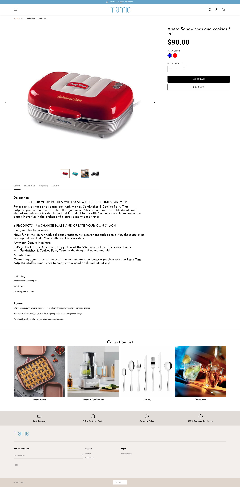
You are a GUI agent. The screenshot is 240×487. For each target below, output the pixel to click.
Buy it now (198, 87)
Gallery (17, 185)
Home (16, 19)
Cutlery (147, 400)
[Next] (154, 101)
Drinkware (200, 400)
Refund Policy (126, 454)
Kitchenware (39, 400)
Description (30, 185)
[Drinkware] (200, 371)
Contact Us (89, 458)
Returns (55, 185)
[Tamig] (120, 9)
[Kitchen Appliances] (93, 371)
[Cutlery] (146, 371)
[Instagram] (16, 465)
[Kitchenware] (39, 371)
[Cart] (223, 9)
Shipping (43, 185)
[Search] (210, 9)
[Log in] (217, 9)
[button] (15, 9)
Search (88, 454)
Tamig (22, 482)
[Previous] (5, 101)
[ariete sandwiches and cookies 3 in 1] (80, 102)
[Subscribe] (81, 455)
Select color (174, 51)
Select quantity (175, 63)
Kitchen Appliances (93, 400)
